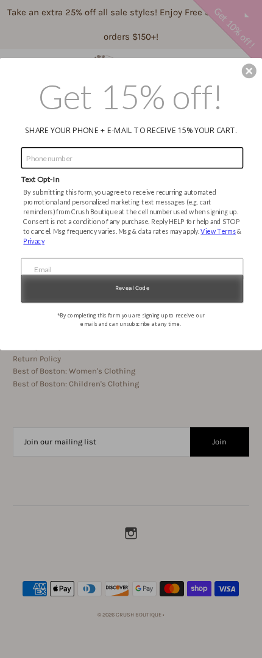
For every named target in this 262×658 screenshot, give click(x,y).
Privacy (33, 241)
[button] (249, 70)
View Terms (218, 231)
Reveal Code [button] (132, 288)
